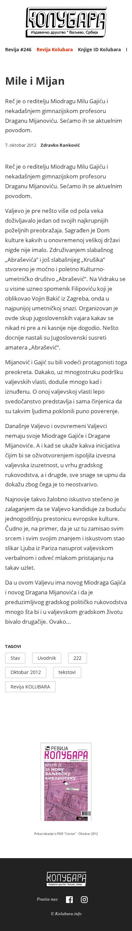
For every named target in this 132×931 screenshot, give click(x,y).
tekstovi (67, 672)
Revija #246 (18, 49)
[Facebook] (69, 900)
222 (77, 658)
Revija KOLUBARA (30, 686)
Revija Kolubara (55, 49)
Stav (15, 658)
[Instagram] (84, 900)
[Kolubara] (66, 880)
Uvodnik (47, 658)
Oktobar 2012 (25, 672)
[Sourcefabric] (66, 23)
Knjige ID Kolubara (99, 49)
